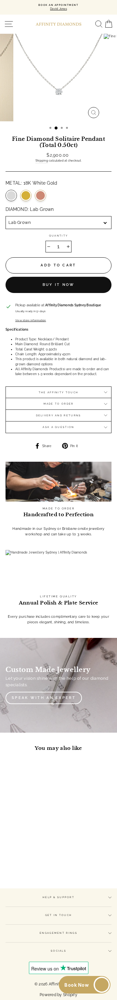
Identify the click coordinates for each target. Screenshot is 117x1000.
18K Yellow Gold (26, 195)
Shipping (41, 160)
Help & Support (58, 897)
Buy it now (59, 285)
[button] (84, 985)
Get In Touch (58, 915)
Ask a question (58, 427)
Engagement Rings (58, 933)
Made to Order (59, 403)
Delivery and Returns (58, 415)
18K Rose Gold (40, 195)
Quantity (58, 235)
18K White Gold (11, 195)
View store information (30, 320)
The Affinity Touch (58, 392)
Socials (58, 950)
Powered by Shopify (58, 995)
